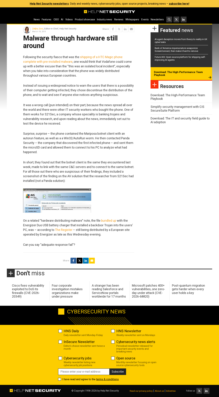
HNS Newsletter (128, 331)
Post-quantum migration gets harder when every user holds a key (188, 289)
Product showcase (85, 19)
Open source (125, 358)
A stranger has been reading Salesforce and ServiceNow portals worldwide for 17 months (109, 291)
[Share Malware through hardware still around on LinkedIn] (125, 29)
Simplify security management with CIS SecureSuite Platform (177, 108)
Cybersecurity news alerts (135, 342)
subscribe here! (179, 3)
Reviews (118, 19)
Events (145, 19)
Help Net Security (109, 390)
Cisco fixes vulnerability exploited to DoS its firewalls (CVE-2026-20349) (28, 291)
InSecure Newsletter (79, 342)
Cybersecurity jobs (78, 358)
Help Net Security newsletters (49, 3)
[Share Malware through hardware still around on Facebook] (113, 29)
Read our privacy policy (141, 391)
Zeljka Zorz (37, 28)
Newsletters (157, 19)
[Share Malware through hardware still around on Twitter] (119, 29)
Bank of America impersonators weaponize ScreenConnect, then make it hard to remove (176, 49)
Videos (69, 19)
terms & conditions (107, 379)
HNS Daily (71, 331)
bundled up (108, 220)
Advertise (171, 391)
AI (62, 19)
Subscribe (118, 371)
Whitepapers (132, 19)
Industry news (104, 19)
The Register (63, 230)
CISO (56, 19)
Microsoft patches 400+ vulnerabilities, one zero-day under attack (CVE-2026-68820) (148, 291)
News (37, 19)
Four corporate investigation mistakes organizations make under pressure (67, 291)
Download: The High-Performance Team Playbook (178, 74)
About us (159, 391)
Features (46, 19)
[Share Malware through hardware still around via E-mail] (131, 29)
